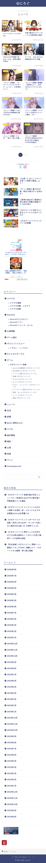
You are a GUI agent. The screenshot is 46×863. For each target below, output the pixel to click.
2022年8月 (12, 817)
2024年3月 (12, 699)
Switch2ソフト (16, 322)
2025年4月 (12, 619)
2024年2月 (12, 705)
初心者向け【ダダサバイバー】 (24, 371)
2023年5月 (12, 761)
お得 (9, 448)
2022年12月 (12, 792)
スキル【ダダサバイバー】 (22, 379)
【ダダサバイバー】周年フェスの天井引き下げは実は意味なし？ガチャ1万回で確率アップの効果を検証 (24, 535)
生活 (9, 410)
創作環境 (11, 435)
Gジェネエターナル (15, 354)
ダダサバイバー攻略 (18, 364)
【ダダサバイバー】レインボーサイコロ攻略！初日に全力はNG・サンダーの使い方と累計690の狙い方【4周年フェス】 (24, 523)
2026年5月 (12, 588)
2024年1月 (12, 712)
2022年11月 (12, 798)
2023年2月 (12, 779)
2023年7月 (12, 749)
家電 (9, 417)
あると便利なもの (15, 423)
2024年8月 (12, 668)
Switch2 (11, 315)
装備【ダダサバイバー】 (22, 376)
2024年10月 (12, 656)
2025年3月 (12, 625)
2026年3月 (12, 600)
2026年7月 (12, 576)
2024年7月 (12, 674)
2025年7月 (12, 613)
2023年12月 (12, 718)
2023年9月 (12, 736)
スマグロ (11, 298)
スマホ (10, 429)
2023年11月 (12, 724)
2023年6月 (12, 755)
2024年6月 (12, 681)
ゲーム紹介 (12, 337)
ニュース (11, 404)
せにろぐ (23, 3)
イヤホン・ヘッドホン (19, 348)
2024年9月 (12, 662)
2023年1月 (12, 786)
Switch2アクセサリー (19, 319)
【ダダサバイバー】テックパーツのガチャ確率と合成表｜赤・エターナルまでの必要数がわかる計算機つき (23, 510)
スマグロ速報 (15, 303)
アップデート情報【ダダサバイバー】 (26, 389)
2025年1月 (12, 637)
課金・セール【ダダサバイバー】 (25, 392)
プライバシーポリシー (21, 857)
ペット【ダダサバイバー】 (22, 395)
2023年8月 (12, 742)
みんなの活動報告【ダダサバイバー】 (26, 368)
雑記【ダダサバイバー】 (22, 398)
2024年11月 (12, 650)
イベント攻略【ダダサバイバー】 (25, 374)
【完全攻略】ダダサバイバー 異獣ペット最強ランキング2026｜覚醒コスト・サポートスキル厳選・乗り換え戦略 (24, 548)
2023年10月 (12, 730)
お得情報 (11, 331)
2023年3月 (12, 773)
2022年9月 (12, 810)
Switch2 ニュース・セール (21, 325)
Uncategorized (14, 466)
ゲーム (10, 360)
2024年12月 (12, 644)
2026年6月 (12, 582)
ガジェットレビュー (16, 343)
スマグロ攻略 (15, 309)
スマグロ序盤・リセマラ (20, 306)
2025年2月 (12, 631)
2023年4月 (12, 767)
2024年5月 (12, 687)
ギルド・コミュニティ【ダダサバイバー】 (26, 386)
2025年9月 (12, 607)
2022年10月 (12, 804)
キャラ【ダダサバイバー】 (22, 382)
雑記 (9, 441)
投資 (9, 454)
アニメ (10, 460)
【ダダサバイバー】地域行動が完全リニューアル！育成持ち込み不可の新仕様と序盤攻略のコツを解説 (23, 498)
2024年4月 (12, 693)
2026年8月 (12, 569)
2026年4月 (12, 594)
